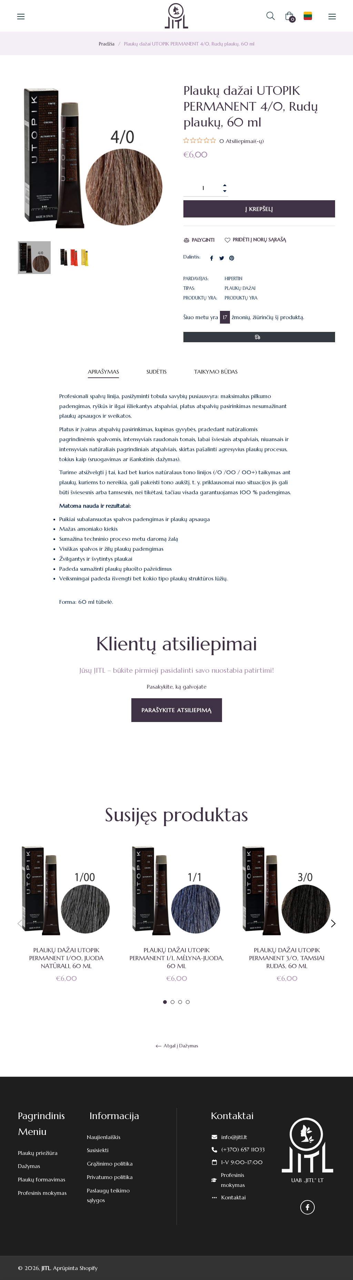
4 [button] (188, 1002)
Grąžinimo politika (110, 1163)
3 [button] (180, 1002)
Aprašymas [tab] (103, 371)
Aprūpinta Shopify (75, 1267)
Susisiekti (98, 1150)
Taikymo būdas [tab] (216, 371)
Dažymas (29, 1165)
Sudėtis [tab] (157, 371)
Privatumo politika (110, 1177)
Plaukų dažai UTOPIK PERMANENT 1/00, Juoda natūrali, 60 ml (66, 958)
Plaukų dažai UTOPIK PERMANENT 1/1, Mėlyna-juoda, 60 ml (177, 958)
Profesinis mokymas (42, 1192)
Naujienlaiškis (103, 1137)
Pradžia (106, 44)
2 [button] (172, 1002)
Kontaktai (233, 1197)
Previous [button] (20, 924)
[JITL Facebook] (307, 1207)
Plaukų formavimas (41, 1179)
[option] (66, 924)
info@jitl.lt (234, 1137)
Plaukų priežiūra (38, 1152)
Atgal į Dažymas (180, 1046)
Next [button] (333, 924)
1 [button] (165, 1002)
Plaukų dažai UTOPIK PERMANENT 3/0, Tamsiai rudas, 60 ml (286, 958)
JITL (46, 1267)
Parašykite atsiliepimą (177, 710)
